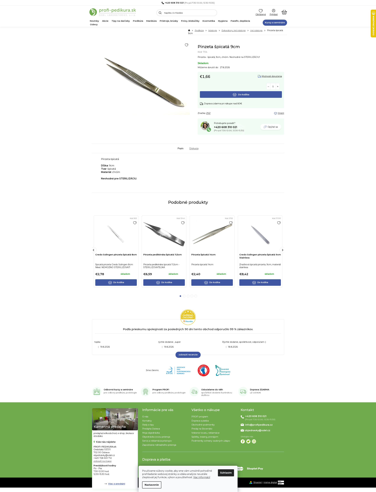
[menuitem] (94, 21)
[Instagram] (254, 441)
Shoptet (257, 482)
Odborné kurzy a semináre (118, 389)
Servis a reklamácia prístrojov (157, 440)
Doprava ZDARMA (259, 389)
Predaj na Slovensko (201, 428)
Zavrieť (218, 113)
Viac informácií (201, 477)
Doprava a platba (200, 420)
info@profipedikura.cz (259, 424)
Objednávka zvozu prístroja (156, 436)
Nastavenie (152, 484)
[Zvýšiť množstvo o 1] (278, 86)
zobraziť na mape (103, 461)
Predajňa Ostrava (151, 428)
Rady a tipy (148, 424)
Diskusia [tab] (193, 148)
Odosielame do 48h (212, 389)
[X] (248, 441)
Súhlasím (226, 472)
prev (93, 250)
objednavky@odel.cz (257, 430)
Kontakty (147, 420)
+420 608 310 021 (174, 2)
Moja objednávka (151, 433)
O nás (145, 416)
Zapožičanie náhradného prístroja (159, 445)
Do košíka (243, 94)
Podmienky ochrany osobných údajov (210, 440)
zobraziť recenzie (188, 354)
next (283, 250)
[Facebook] (243, 441)
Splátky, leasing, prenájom (204, 436)
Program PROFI (160, 389)
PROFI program (199, 416)
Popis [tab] (180, 148)
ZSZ (208, 113)
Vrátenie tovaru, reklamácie (205, 433)
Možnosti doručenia (272, 76)
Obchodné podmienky (203, 424)
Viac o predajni (116, 483)
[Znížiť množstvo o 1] (268, 86)
